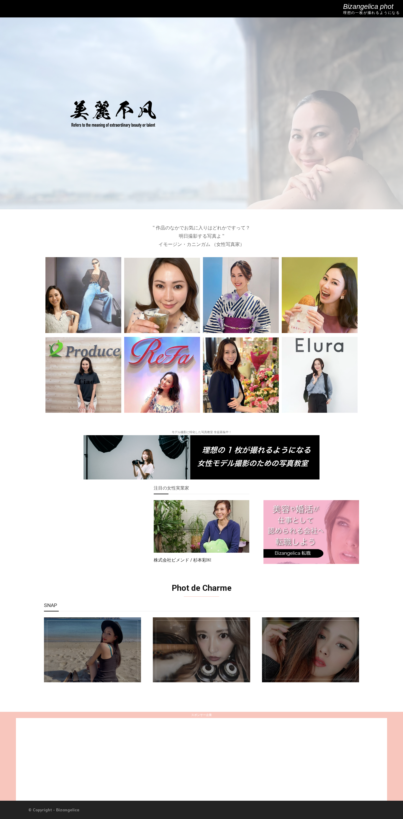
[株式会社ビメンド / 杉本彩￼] (201, 526)
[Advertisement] (92, 536)
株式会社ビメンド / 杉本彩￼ (182, 560)
